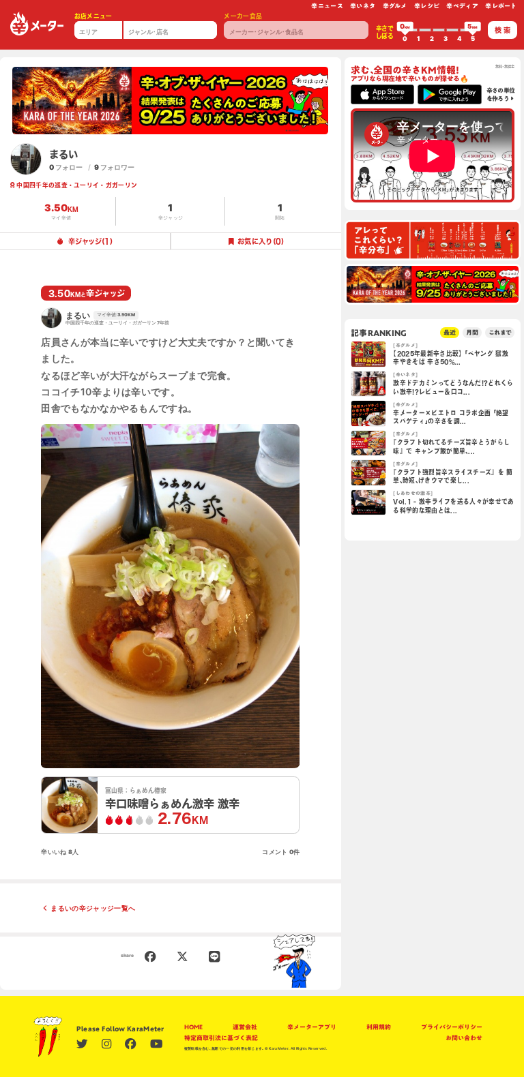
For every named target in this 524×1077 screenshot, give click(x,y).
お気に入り (260, 241)
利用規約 (378, 1027)
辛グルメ (395, 6)
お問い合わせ (464, 1038)
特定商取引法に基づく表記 (221, 1038)
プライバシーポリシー (451, 1027)
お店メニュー (93, 16)
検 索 (502, 30)
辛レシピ (426, 6)
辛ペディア (462, 6)
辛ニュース (327, 6)
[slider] (405, 30)
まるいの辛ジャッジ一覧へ (92, 908)
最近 (449, 332)
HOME (193, 1027)
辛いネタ (362, 6)
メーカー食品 (243, 16)
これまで (500, 332)
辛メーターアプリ (311, 1027)
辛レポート (501, 6)
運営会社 (245, 1027)
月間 (472, 332)
